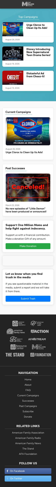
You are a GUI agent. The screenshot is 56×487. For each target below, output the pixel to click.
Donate (28, 416)
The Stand (28, 448)
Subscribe (28, 411)
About (28, 384)
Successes (28, 400)
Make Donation (28, 246)
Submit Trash (28, 298)
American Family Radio (28, 437)
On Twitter (16, 478)
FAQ (28, 390)
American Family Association (28, 432)
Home (28, 379)
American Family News (28, 443)
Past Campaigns (28, 406)
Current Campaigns (28, 395)
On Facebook (17, 470)
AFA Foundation (28, 453)
